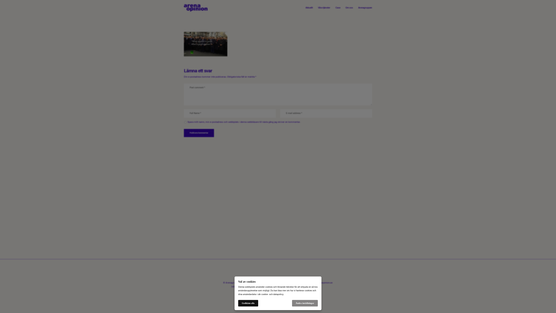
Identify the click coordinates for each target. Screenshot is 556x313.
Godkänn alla (248, 303)
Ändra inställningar (305, 303)
